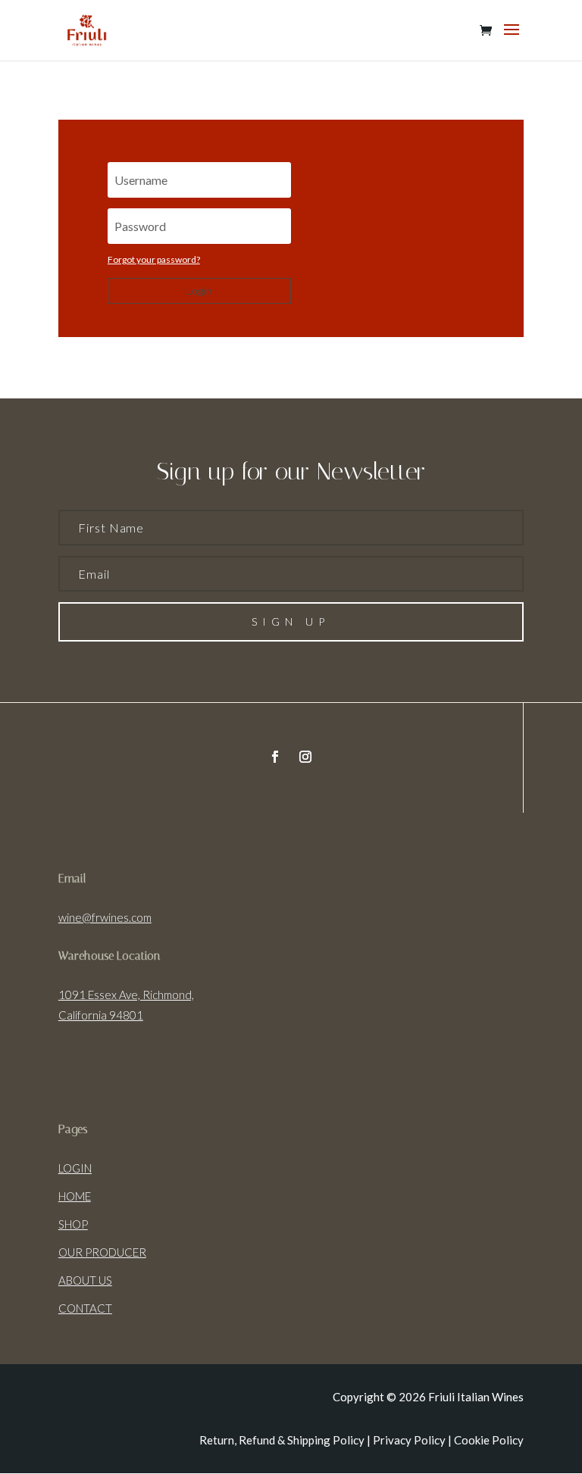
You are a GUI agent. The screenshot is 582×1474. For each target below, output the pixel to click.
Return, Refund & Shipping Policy (282, 1440)
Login (199, 290)
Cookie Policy (489, 1440)
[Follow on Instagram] (305, 757)
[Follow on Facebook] (275, 757)
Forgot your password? (154, 259)
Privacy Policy (409, 1440)
